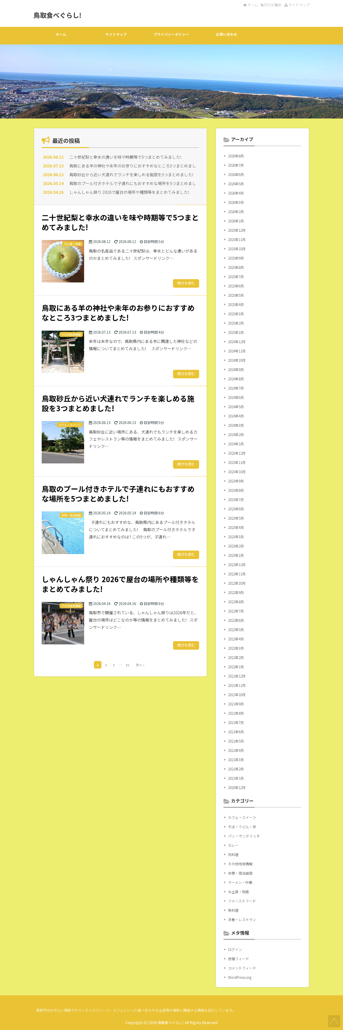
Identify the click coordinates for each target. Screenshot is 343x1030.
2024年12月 (237, 341)
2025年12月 (237, 230)
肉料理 (233, 854)
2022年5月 (236, 629)
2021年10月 (237, 694)
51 (127, 664)
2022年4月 (236, 638)
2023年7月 (236, 499)
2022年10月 (237, 583)
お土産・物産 (238, 891)
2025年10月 (237, 248)
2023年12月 (237, 453)
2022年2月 (236, 657)
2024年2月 (236, 434)
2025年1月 (236, 332)
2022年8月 (236, 601)
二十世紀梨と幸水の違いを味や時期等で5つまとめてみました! (125, 157)
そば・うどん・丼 (242, 826)
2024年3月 (236, 425)
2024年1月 (236, 443)
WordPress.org (239, 977)
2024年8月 (236, 378)
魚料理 (233, 910)
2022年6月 (236, 620)
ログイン (235, 949)
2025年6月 (236, 285)
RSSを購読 (273, 4)
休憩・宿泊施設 (240, 873)
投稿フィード (238, 958)
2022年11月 (237, 573)
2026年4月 (236, 193)
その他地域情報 (240, 863)
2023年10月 (237, 471)
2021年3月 (236, 759)
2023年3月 (236, 536)
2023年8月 (236, 490)
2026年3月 (236, 202)
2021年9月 (236, 703)
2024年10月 (237, 360)
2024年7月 (236, 388)
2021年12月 (237, 676)
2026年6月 (236, 174)
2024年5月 (236, 406)
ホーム (252, 4)
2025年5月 (236, 295)
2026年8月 (236, 155)
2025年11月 (237, 239)
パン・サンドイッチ (244, 835)
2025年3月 (236, 313)
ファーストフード (242, 900)
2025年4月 (236, 304)
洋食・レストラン (242, 919)
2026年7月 (236, 165)
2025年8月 (236, 267)
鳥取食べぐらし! (57, 15)
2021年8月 (236, 713)
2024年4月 (236, 415)
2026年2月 (236, 211)
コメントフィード (242, 968)
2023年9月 (236, 480)
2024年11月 (237, 350)
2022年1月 (236, 666)
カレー (233, 845)
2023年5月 (236, 518)
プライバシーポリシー (171, 34)
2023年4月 (236, 527)
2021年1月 (236, 778)
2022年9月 (236, 592)
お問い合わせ (226, 34)
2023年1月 (236, 555)
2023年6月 (236, 508)
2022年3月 (236, 648)
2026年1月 (236, 220)
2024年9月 (236, 369)
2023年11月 (237, 462)
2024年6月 (236, 397)
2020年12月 (237, 787)
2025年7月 (236, 276)
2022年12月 (237, 564)
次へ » (140, 664)
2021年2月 (236, 768)
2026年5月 (236, 183)
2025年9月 (236, 258)
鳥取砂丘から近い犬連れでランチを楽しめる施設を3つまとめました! (131, 174)
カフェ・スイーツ (242, 817)
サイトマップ (299, 4)
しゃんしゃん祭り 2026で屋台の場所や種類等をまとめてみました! (129, 192)
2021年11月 (237, 685)
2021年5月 (236, 741)
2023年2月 (236, 546)
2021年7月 (236, 722)
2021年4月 (236, 750)
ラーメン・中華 (240, 882)
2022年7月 (236, 611)
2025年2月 (236, 323)
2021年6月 (236, 731)
